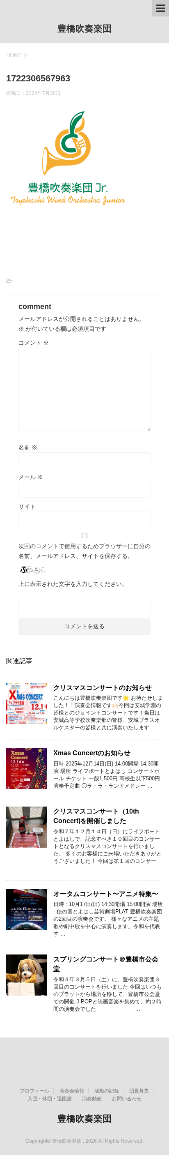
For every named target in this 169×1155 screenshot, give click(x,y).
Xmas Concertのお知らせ (91, 752)
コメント (33, 342)
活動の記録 (106, 1091)
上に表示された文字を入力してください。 (73, 584)
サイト (27, 506)
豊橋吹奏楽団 (84, 28)
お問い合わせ (127, 1099)
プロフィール (34, 1091)
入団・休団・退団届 (49, 1099)
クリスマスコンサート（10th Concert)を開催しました (96, 816)
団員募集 (139, 1091)
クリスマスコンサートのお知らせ (102, 687)
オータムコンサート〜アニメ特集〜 (105, 893)
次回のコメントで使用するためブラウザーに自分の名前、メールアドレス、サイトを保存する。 (84, 551)
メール (30, 477)
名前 (27, 447)
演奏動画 (92, 1099)
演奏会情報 (71, 1091)
